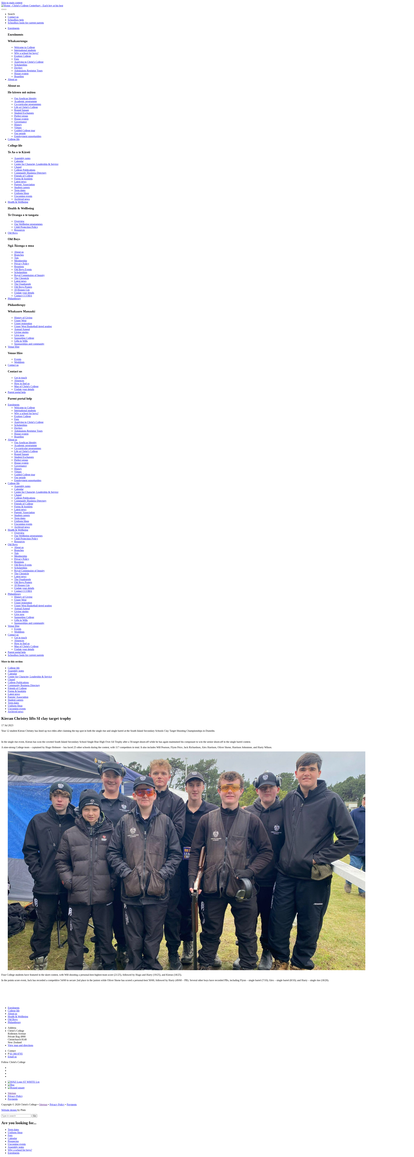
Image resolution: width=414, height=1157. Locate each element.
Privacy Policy (21, 263)
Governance (20, 121)
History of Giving (23, 317)
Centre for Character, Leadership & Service (36, 164)
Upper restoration (23, 323)
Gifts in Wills (21, 341)
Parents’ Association (24, 184)
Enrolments (13, 28)
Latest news (20, 181)
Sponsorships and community (29, 343)
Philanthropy (14, 298)
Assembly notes (22, 158)
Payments (13, 1099)
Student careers (22, 187)
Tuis (16, 257)
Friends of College (23, 175)
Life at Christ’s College (26, 107)
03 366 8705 (16, 1053)
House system (21, 73)
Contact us (13, 17)
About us (12, 79)
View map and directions (20, 1045)
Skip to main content (11, 2)
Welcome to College (24, 47)
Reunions (19, 266)
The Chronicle (21, 278)
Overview (19, 221)
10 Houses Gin (22, 289)
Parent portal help (17, 392)
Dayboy (18, 67)
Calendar (18, 161)
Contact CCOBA (23, 295)
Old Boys (13, 232)
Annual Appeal (22, 329)
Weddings (19, 362)
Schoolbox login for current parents (26, 22)
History (18, 124)
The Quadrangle (22, 284)
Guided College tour (24, 130)
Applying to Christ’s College (29, 62)
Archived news (22, 199)
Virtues (18, 127)
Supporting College (24, 338)
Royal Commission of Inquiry (29, 275)
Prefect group (21, 116)
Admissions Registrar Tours (28, 70)
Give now (19, 335)
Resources (19, 230)
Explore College (22, 56)
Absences (19, 380)
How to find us (22, 383)
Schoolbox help (16, 19)
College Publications (24, 170)
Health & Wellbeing (18, 202)
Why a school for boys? (26, 53)
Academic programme (25, 101)
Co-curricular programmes (27, 104)
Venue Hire (13, 346)
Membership (20, 260)
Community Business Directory (30, 172)
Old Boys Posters (23, 287)
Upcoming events (23, 196)
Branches (19, 254)
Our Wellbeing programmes (28, 224)
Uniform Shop (21, 193)
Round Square (21, 110)
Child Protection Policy (26, 227)
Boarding (19, 76)
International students (25, 50)
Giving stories (21, 332)
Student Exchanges (24, 113)
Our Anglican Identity (25, 98)
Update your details (24, 292)
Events (17, 359)
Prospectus (13, 1141)
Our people (20, 133)
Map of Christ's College (26, 386)
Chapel (18, 167)
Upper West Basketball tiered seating (33, 326)
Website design (9, 1110)
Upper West (20, 320)
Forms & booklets (23, 178)
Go (34, 1116)
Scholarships (20, 64)
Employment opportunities (27, 136)
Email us (12, 1056)
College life (14, 139)
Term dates (19, 190)
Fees (16, 59)
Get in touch (20, 377)
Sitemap (12, 1093)
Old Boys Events (23, 269)
